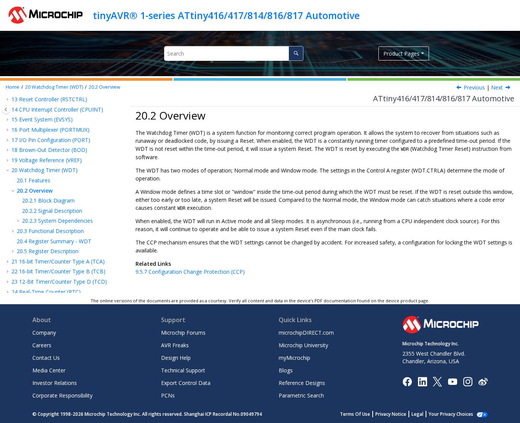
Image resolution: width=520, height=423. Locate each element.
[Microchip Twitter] (437, 381)
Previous (474, 87)
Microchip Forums (183, 332)
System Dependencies (57, 220)
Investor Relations (54, 382)
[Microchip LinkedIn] (422, 381)
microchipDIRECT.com (306, 332)
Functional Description (50, 231)
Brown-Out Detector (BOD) (49, 149)
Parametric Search (301, 395)
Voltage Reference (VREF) (46, 160)
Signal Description (52, 210)
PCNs (168, 395)
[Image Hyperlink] (452, 381)
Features (33, 180)
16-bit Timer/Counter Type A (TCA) (58, 261)
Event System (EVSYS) (42, 119)
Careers (41, 345)
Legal (417, 414)
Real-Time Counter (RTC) (46, 291)
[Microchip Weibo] (483, 381)
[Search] (296, 53)
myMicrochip (294, 357)
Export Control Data (186, 382)
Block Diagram (48, 200)
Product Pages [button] (401, 53)
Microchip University (303, 345)
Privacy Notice (390, 414)
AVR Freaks (175, 345)
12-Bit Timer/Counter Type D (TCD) (59, 281)
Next (497, 87)
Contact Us (46, 357)
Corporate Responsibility (62, 395)
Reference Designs (302, 382)
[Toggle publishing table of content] (6, 109)
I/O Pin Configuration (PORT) (50, 140)
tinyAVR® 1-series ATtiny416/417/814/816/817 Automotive (226, 15)
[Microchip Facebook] (407, 381)
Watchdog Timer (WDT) (54, 87)
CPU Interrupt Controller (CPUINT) (57, 109)
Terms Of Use (355, 414)
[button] (8, 99)
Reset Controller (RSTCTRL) (49, 99)
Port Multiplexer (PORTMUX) (50, 129)
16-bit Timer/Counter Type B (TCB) (58, 271)
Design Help (176, 357)
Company (44, 332)
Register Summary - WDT (54, 241)
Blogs (286, 370)
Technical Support (183, 370)
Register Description (47, 251)
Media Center (48, 370)
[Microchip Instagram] (467, 381)
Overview (104, 87)
